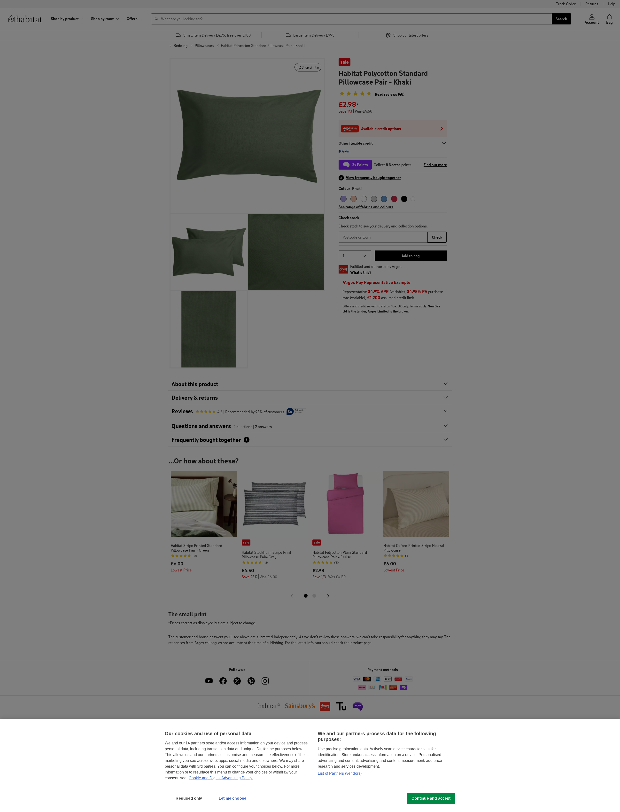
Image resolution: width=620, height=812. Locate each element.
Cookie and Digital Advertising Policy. (221, 778)
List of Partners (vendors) (340, 773)
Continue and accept (430, 798)
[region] (310, 765)
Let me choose (232, 798)
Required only (189, 798)
